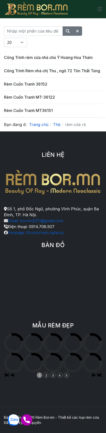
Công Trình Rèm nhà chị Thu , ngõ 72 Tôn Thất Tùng (52, 70)
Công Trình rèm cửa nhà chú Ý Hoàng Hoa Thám (48, 57)
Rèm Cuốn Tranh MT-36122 (29, 97)
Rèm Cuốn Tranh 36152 (25, 84)
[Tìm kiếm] (68, 31)
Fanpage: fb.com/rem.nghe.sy (36, 232)
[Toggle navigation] (99, 9)
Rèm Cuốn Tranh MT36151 (28, 110)
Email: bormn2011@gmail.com (35, 220)
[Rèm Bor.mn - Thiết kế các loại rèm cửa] (36, 9)
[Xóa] (77, 31)
